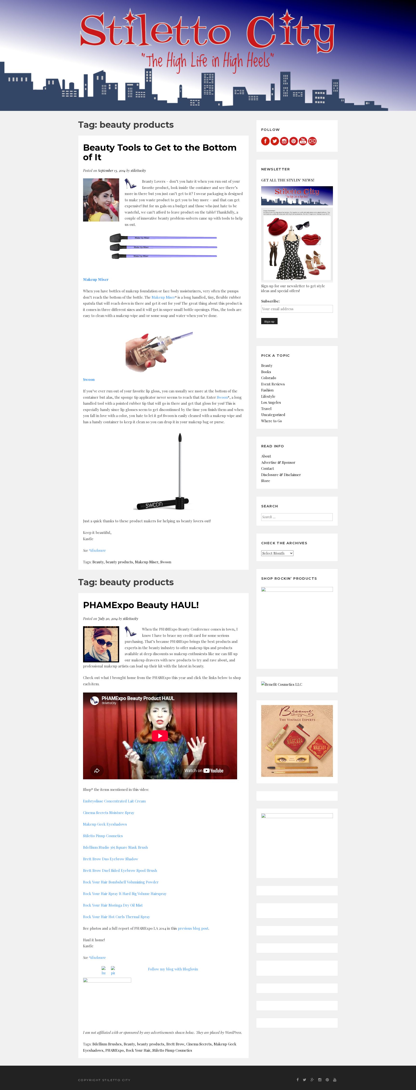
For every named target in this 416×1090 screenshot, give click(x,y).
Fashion (267, 390)
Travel (266, 408)
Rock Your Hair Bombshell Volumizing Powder (121, 882)
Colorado (268, 377)
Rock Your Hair (138, 1050)
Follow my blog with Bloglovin (173, 969)
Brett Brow (175, 1044)
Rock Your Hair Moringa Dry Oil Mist (113, 905)
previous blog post (193, 928)
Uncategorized (273, 414)
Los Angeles (271, 402)
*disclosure (97, 550)
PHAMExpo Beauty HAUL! (141, 605)
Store (265, 480)
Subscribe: (270, 301)
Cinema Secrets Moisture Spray (108, 812)
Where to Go (271, 420)
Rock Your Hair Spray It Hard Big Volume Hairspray (125, 893)
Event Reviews (273, 384)
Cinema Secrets (199, 1044)
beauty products (119, 561)
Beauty (98, 561)
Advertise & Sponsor (278, 462)
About (266, 456)
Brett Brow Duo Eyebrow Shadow (110, 858)
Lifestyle (268, 396)
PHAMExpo (114, 1050)
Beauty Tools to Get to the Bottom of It (160, 152)
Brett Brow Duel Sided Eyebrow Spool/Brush (120, 870)
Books (266, 371)
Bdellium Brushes (107, 1044)
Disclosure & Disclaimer (281, 474)
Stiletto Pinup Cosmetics (103, 835)
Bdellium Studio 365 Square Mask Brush (115, 847)
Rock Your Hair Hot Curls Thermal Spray (116, 916)
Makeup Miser (163, 297)
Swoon (222, 397)
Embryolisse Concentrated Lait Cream (114, 801)
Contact (267, 468)
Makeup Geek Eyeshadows (105, 824)
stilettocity (138, 170)
